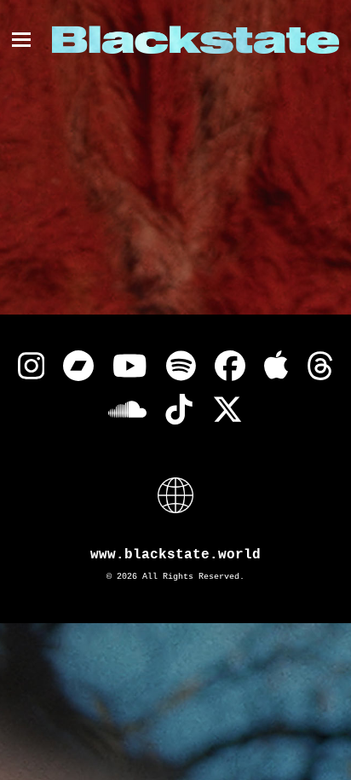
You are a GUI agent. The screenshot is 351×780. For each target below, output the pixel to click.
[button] (21, 39)
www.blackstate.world (175, 555)
